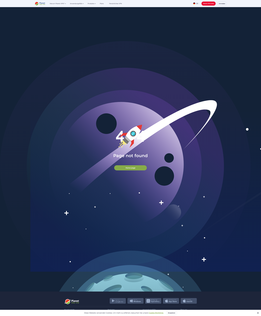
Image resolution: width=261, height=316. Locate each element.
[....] (39, 3)
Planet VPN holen (208, 3)
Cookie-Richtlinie (156, 313)
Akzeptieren (171, 313)
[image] (71, 301)
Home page (130, 168)
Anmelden (222, 3)
